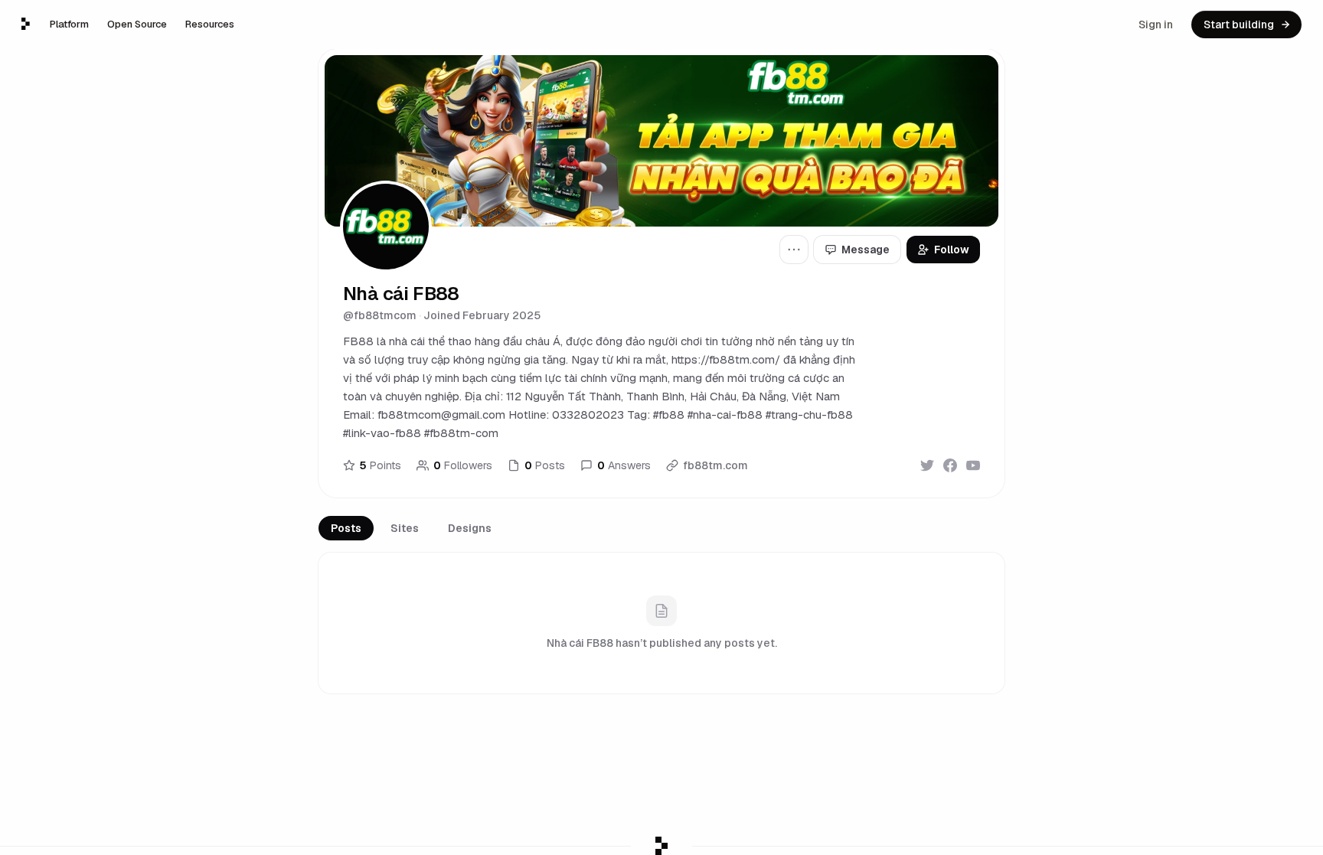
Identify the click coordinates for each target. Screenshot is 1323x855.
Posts (346, 528)
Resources (209, 24)
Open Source (137, 24)
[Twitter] (927, 465)
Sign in (1155, 24)
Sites (404, 528)
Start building (1239, 24)
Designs (470, 528)
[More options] (794, 249)
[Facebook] (950, 465)
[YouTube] (973, 465)
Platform (69, 24)
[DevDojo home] (25, 24)
